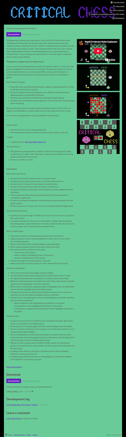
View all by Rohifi (19, 435)
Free (119, 435)
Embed (35, 435)
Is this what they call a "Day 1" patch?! (22, 404)
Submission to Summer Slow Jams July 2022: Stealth (107, 14)
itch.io (10, 435)
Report (28, 435)
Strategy (114, 435)
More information (14, 367)
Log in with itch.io (13, 418)
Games (108, 435)
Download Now (14, 34)
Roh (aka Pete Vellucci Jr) (35, 142)
